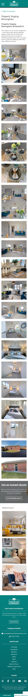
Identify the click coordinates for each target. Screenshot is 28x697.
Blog (14, 659)
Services (14, 652)
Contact (14, 662)
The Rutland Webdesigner (18, 689)
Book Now (14, 622)
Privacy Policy (14, 664)
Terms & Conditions (14, 667)
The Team (14, 647)
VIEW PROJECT (14, 526)
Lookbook (14, 649)
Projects (14, 654)
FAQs (14, 669)
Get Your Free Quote (14, 498)
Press (14, 657)
